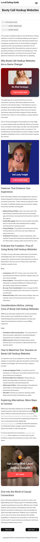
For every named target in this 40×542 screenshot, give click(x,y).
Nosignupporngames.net (8, 423)
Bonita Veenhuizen (15, 26)
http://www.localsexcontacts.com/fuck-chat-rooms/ (17, 416)
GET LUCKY (20, 474)
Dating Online (13, 30)
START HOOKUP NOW (20, 92)
